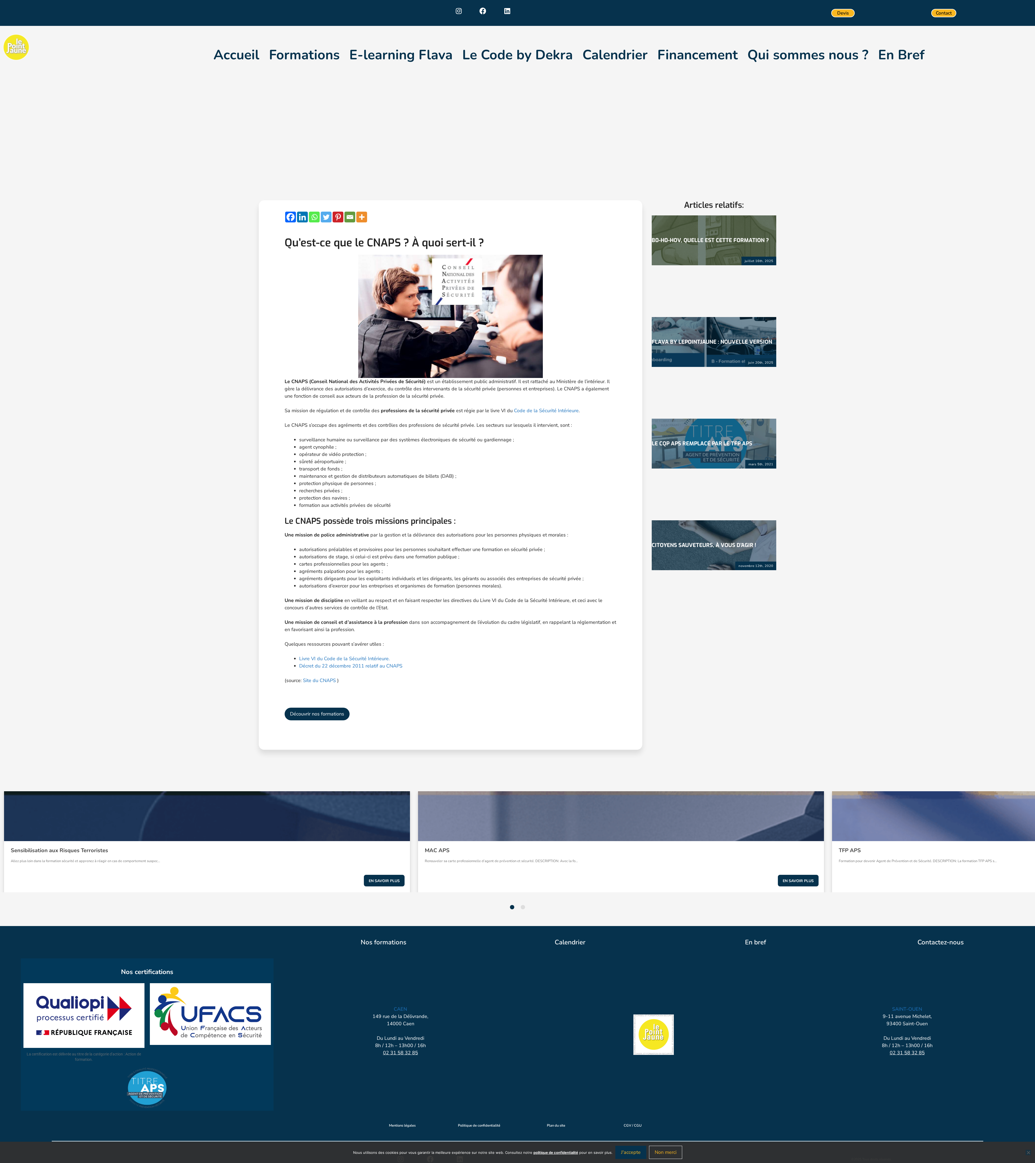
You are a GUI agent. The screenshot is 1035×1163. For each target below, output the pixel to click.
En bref (755, 942)
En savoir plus (384, 880)
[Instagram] (458, 11)
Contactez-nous (940, 942)
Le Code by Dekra (517, 55)
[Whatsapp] (314, 217)
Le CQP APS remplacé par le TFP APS (702, 443)
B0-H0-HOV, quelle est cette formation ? (710, 240)
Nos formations (383, 942)
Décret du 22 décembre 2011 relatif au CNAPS (350, 666)
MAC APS (437, 850)
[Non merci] (1028, 1152)
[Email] (349, 217)
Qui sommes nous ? (807, 55)
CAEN (400, 1009)
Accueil (236, 55)
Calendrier (615, 55)
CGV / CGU (633, 1125)
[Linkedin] (507, 11)
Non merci (666, 1152)
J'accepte (631, 1152)
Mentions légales (402, 1125)
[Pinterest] (338, 217)
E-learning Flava (401, 55)
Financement (697, 55)
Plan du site (556, 1125)
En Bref (901, 55)
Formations (304, 55)
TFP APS (850, 850)
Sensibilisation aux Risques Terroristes (59, 850)
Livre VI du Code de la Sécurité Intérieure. (344, 658)
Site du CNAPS (320, 680)
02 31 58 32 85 (400, 1053)
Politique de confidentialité (479, 1125)
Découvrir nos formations (317, 714)
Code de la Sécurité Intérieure (546, 410)
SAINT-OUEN (907, 1009)
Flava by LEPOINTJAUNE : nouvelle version (712, 342)
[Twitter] (326, 217)
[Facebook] (483, 11)
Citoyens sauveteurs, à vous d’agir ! (704, 545)
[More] (361, 217)
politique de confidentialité (555, 1152)
